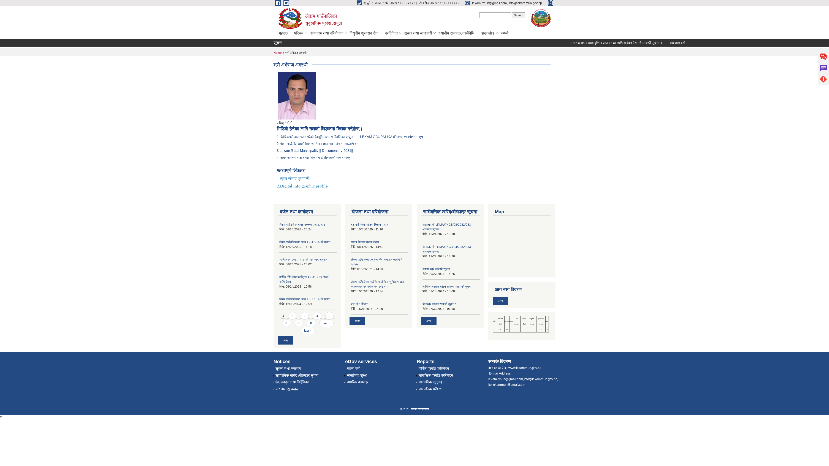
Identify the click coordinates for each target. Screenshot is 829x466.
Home (278, 52)
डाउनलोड (487, 33)
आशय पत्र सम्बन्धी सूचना (436, 269)
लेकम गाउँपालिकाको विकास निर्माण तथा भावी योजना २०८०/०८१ (319, 144)
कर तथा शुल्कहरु (286, 389)
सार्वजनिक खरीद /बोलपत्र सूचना (296, 375)
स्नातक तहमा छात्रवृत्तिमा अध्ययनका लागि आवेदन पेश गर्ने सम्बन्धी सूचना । (609, 43)
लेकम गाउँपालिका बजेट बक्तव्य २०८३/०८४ (302, 224)
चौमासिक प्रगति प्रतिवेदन (436, 375)
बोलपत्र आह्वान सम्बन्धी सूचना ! (439, 304)
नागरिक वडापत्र (357, 382)
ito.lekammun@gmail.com (506, 384)
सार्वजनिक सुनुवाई (430, 382)
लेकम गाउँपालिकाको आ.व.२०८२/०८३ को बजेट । (305, 242)
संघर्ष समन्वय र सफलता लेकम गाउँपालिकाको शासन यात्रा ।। (318, 157)
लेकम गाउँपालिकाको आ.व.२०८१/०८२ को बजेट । (305, 299)
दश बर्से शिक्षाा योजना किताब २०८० (370, 224)
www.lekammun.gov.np (524, 368)
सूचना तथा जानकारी (418, 33)
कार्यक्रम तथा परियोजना (326, 33)
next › (326, 323)
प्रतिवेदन (391, 33)
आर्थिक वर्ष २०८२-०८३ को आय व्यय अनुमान (303, 259)
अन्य (285, 340)
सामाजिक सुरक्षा (357, 375)
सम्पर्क (505, 33)
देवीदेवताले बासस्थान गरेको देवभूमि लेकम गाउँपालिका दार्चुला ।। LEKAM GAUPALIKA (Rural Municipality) (351, 137)
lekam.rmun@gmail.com (505, 379)
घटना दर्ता (353, 369)
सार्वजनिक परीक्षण (430, 389)
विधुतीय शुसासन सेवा (364, 33)
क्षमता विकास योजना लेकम (365, 242)
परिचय (298, 33)
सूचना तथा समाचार (288, 369)
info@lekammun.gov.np (540, 379)
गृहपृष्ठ (283, 33)
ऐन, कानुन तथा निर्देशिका (292, 382)
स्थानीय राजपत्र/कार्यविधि (456, 33)
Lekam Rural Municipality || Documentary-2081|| (316, 151)
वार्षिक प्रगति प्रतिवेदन (434, 369)
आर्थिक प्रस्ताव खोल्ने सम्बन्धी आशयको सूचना (446, 286)
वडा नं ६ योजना (359, 304)
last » (308, 330)
